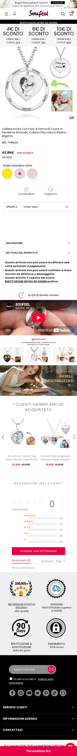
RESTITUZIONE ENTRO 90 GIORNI (26, 281)
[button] (6, 14)
